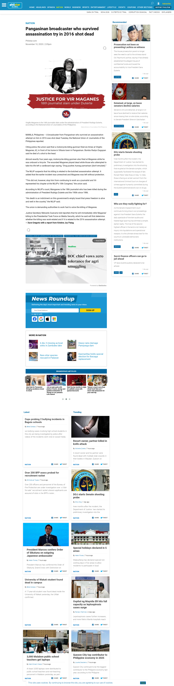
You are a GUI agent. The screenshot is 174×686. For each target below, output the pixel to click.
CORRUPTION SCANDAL (138, 12)
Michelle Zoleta (80, 448)
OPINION (51, 7)
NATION (59, 7)
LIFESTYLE (111, 7)
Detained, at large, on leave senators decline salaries (128, 104)
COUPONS (131, 7)
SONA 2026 (105, 12)
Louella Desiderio (81, 662)
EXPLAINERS (166, 12)
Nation (30, 23)
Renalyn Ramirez (81, 612)
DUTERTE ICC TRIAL (118, 12)
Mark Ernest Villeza (35, 664)
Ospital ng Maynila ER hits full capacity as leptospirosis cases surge (90, 604)
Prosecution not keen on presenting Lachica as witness (129, 46)
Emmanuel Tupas (33, 480)
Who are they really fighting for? (130, 203)
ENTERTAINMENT (98, 7)
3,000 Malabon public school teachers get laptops (43, 658)
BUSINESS (76, 7)
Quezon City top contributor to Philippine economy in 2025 (90, 656)
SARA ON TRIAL (93, 12)
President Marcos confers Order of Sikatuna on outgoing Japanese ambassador (45, 552)
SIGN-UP (90, 310)
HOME (32, 7)
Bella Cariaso (31, 427)
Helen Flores (79, 555)
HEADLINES (41, 7)
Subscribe (166, 4)
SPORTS (85, 7)
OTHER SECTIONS (144, 7)
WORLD (67, 7)
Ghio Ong (78, 502)
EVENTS (121, 7)
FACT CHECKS (154, 12)
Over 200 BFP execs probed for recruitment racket (42, 474)
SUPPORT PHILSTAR (162, 7)
